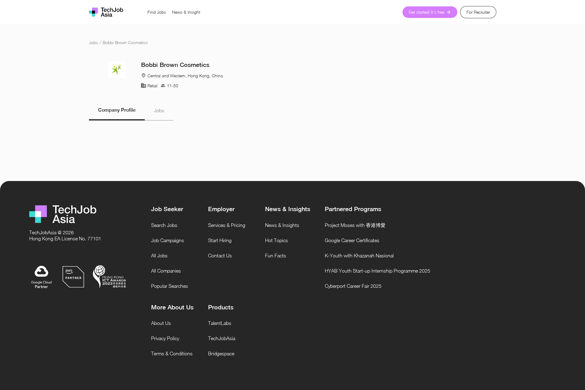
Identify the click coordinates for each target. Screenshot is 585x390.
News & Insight (186, 12)
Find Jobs (156, 12)
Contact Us (220, 255)
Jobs (93, 42)
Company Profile (117, 110)
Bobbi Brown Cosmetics (125, 42)
